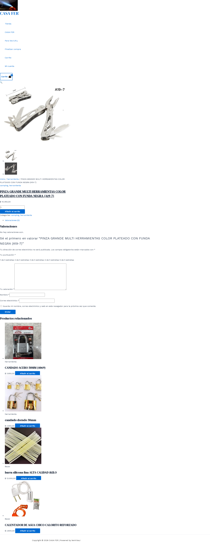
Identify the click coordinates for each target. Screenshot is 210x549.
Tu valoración (7, 289)
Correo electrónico (9, 300)
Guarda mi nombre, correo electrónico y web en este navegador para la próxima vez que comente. (49, 306)
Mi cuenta (9, 66)
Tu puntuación (8, 255)
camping (4, 185)
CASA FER (9, 13)
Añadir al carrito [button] (27, 373)
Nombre (4, 295)
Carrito (8, 58)
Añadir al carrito (12, 211)
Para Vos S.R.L (11, 41)
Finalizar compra (13, 49)
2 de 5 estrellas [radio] (22, 260)
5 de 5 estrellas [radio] (67, 260)
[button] (1, 82)
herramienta (13, 179)
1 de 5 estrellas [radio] (7, 260)
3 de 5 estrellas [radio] (37, 260)
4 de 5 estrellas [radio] (52, 260)
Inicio (2, 179)
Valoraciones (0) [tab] (12, 220)
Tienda (8, 24)
